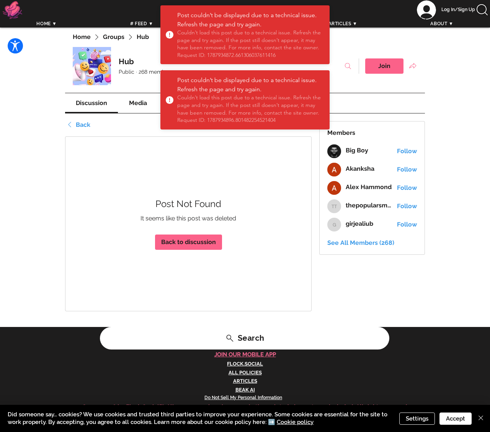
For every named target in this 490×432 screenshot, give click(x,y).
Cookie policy (295, 422)
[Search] (424, 18)
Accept (455, 418)
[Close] (480, 418)
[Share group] (412, 65)
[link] (91, 103)
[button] (482, 9)
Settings (417, 418)
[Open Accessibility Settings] (15, 45)
